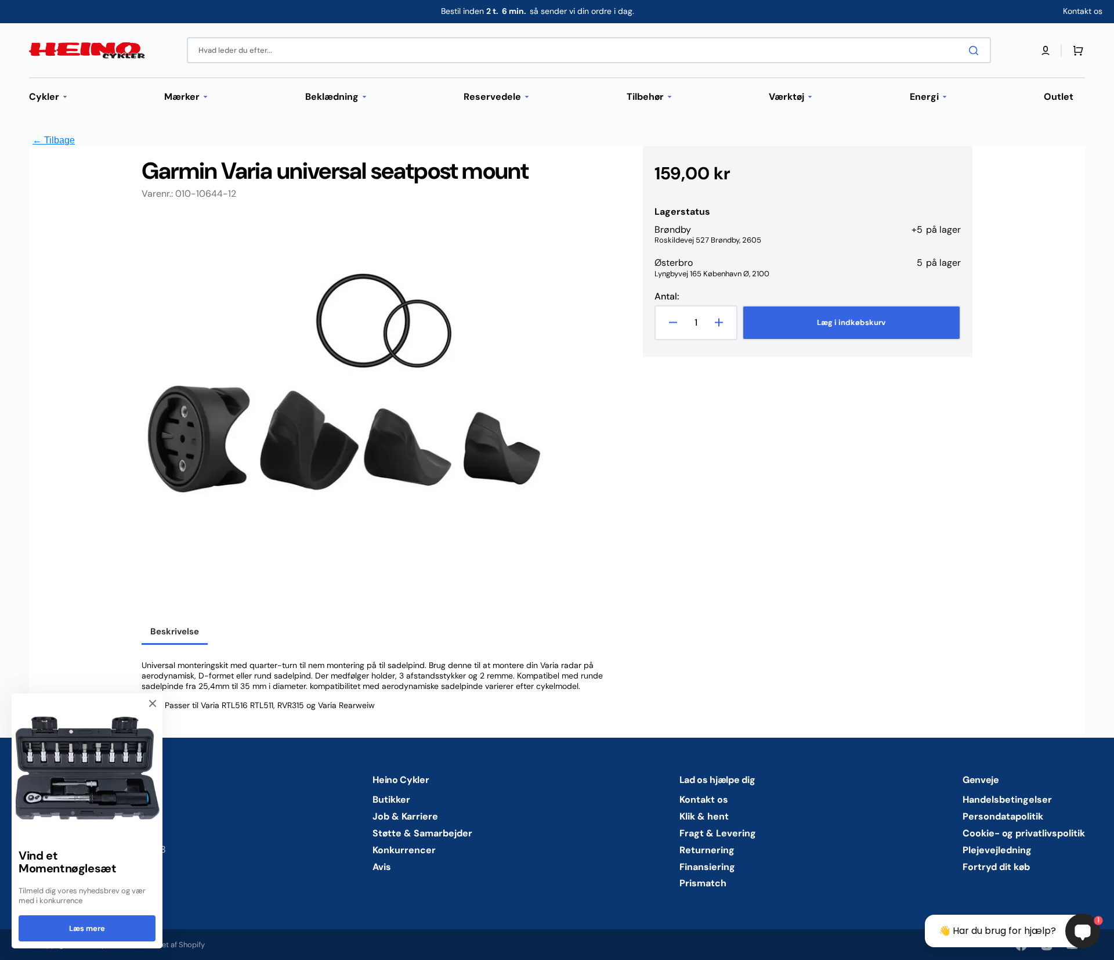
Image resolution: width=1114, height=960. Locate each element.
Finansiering (707, 867)
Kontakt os (703, 800)
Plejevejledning (997, 850)
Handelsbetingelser (1007, 800)
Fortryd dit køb (996, 867)
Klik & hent (704, 816)
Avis (381, 867)
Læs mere (87, 928)
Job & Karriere (405, 816)
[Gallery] (345, 417)
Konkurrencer (404, 850)
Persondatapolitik (1003, 816)
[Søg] (976, 50)
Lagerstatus (682, 212)
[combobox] (589, 50)
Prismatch (702, 883)
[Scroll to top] (15, 945)
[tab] (175, 632)
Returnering (707, 850)
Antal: (666, 296)
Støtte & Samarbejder (422, 833)
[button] (1045, 50)
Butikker (391, 800)
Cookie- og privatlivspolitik (1024, 833)
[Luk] (153, 703)
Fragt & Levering (717, 833)
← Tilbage (53, 140)
